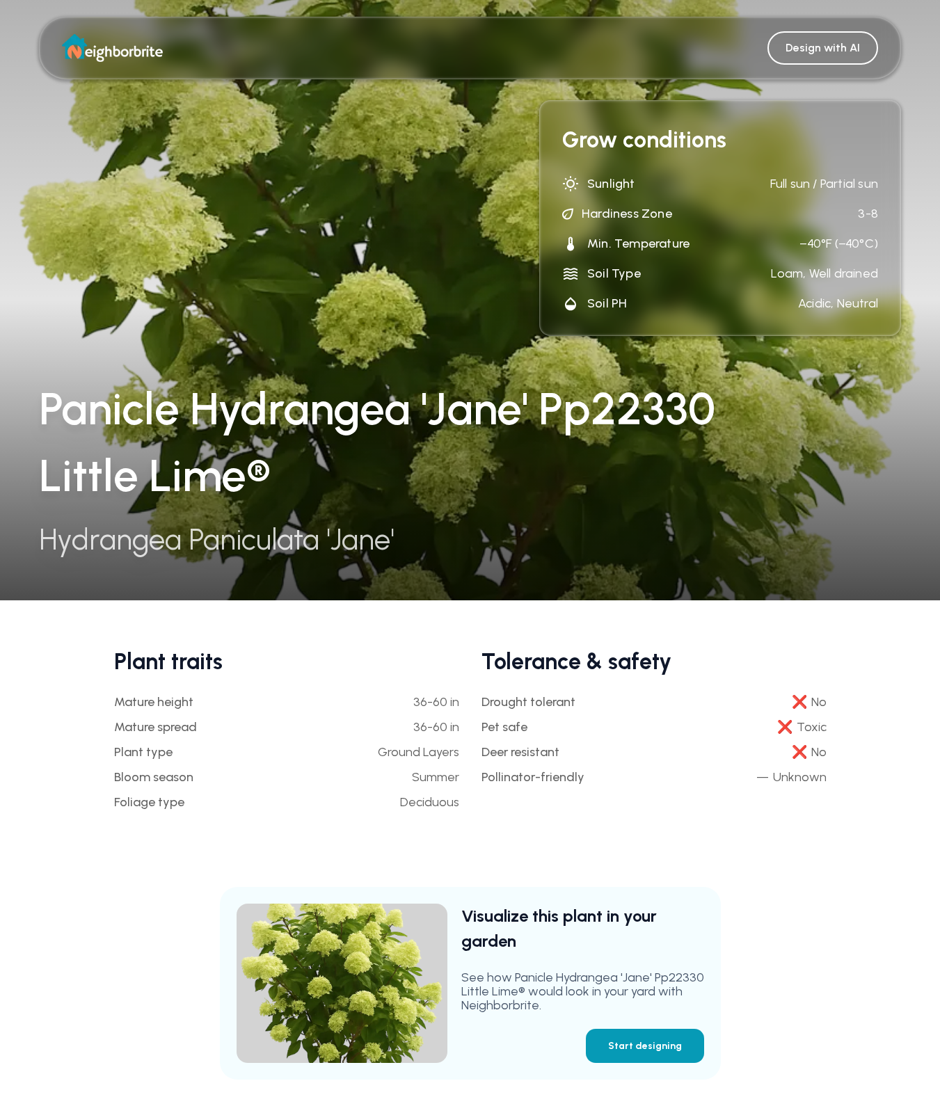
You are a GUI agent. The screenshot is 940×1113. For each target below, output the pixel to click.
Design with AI (823, 47)
